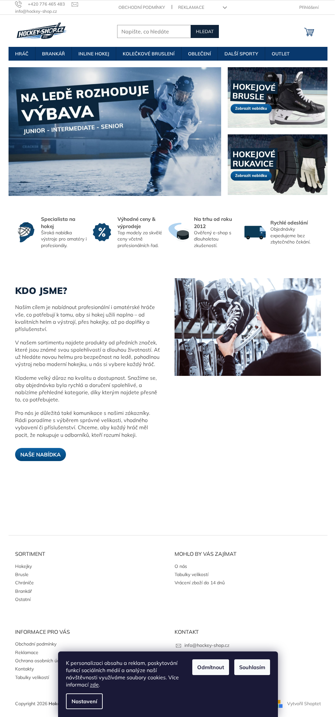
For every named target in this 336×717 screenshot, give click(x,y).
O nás (181, 566)
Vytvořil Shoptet (304, 703)
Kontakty (24, 669)
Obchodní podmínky (141, 7)
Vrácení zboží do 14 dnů (200, 583)
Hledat (205, 31)
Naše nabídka (40, 454)
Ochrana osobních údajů (40, 661)
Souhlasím (252, 667)
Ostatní (23, 599)
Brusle (22, 574)
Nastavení (84, 701)
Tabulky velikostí (191, 574)
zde (94, 684)
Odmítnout (210, 667)
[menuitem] (22, 54)
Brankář (23, 591)
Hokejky (23, 566)
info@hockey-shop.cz (206, 645)
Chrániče (24, 583)
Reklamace (191, 7)
